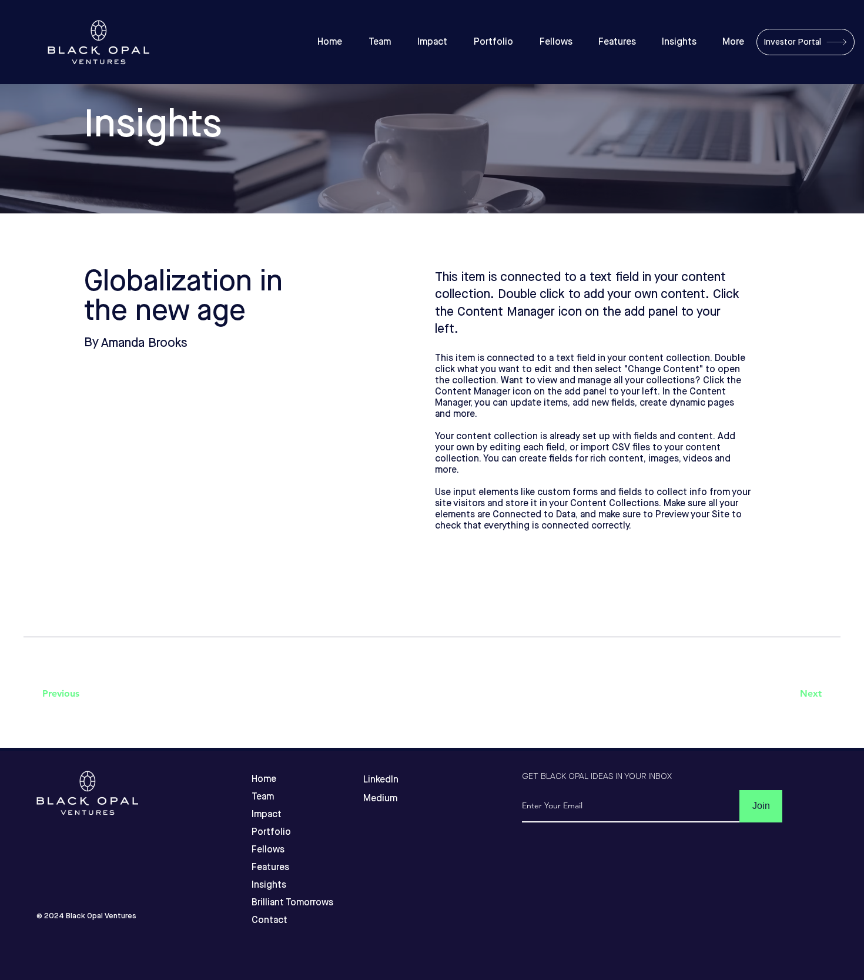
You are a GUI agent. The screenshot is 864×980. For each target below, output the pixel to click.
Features (270, 867)
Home (264, 779)
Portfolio (271, 832)
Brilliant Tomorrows (273, 902)
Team (263, 796)
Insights (269, 885)
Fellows (268, 849)
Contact (269, 920)
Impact (267, 814)
